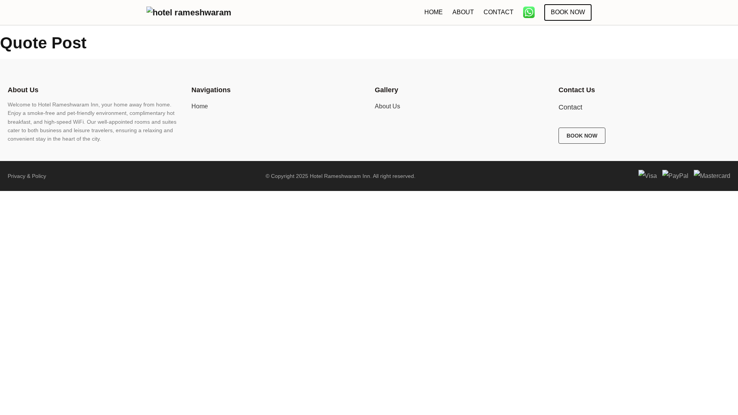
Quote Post (43, 43)
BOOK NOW (582, 136)
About (463, 12)
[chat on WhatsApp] (529, 12)
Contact (499, 12)
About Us (387, 106)
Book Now (568, 12)
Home (433, 12)
